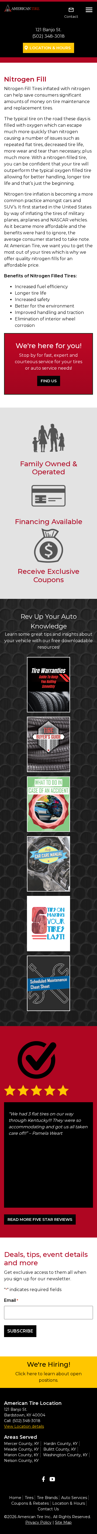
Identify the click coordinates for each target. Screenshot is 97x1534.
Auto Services (74, 1497)
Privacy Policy (38, 1522)
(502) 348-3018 (48, 36)
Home (15, 1497)
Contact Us (48, 1509)
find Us (49, 381)
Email (11, 1300)
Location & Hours (50, 47)
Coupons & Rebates (30, 1503)
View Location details (24, 1426)
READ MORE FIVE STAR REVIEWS (40, 1219)
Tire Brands (47, 1497)
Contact (71, 17)
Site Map (63, 1522)
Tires (29, 1497)
